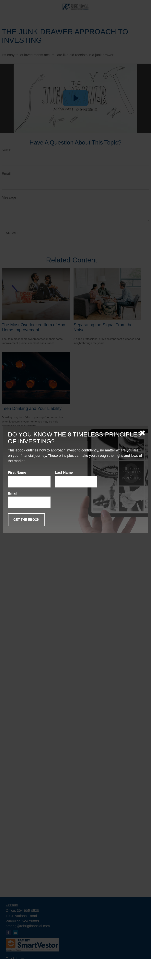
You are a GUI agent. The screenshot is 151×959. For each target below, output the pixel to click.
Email (12, 493)
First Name (17, 472)
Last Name (64, 472)
